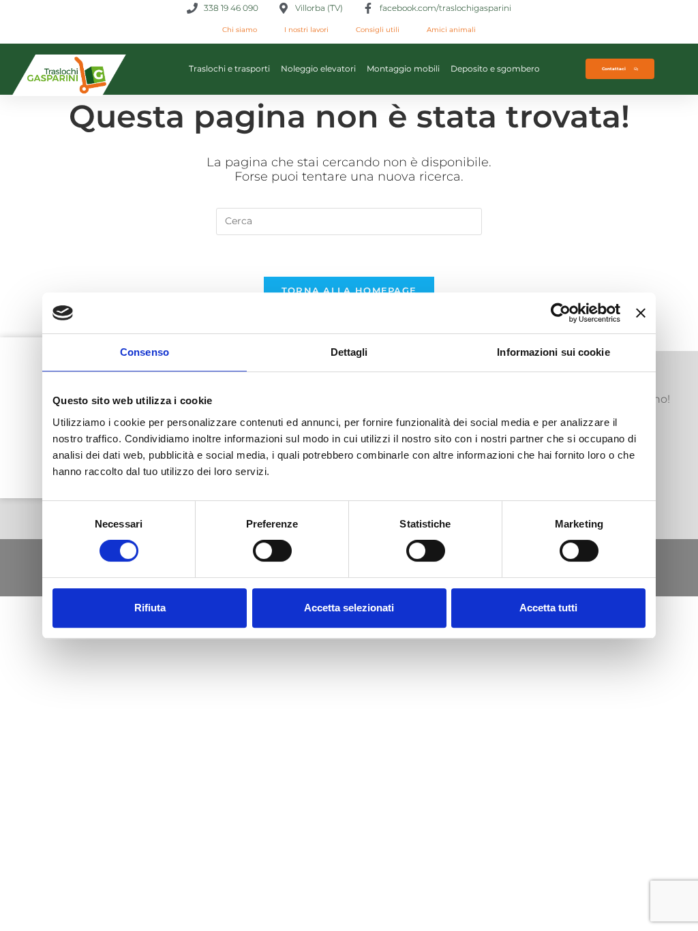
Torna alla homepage (349, 290)
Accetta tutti (548, 607)
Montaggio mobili (403, 68)
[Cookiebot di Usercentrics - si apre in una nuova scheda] (560, 313)
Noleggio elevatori (318, 68)
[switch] (272, 551)
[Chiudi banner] (641, 313)
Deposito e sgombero (495, 68)
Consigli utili (377, 29)
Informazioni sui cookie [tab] (553, 352)
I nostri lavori (306, 29)
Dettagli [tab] (349, 352)
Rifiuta (150, 607)
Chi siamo (239, 29)
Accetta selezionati (349, 607)
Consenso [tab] (144, 352)
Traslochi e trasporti (229, 68)
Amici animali (451, 29)
